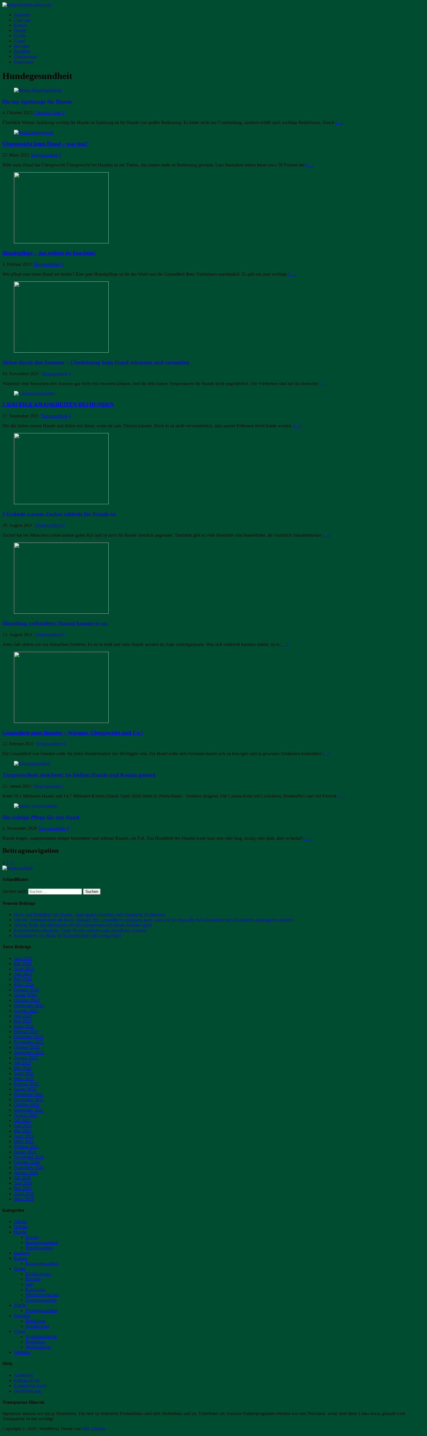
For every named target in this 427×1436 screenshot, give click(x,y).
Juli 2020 (22, 1177)
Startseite (22, 14)
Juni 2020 (23, 1183)
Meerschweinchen (42, 1294)
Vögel (19, 40)
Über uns (22, 19)
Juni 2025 (23, 958)
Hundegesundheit (42, 1242)
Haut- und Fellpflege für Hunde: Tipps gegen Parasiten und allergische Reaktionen (89, 914)
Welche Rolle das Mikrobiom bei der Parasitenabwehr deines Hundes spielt (83, 924)
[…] (339, 122)
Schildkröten (37, 1326)
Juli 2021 (22, 1120)
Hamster (21, 46)
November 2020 (29, 1157)
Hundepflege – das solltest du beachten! (49, 253)
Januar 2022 (25, 1089)
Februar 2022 (26, 1083)
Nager (19, 1268)
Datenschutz (25, 56)
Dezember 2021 (28, 1094)
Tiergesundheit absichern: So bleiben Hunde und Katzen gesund (78, 775)
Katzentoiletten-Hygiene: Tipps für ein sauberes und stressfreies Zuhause (80, 930)
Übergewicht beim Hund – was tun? (45, 144)
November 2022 (29, 1042)
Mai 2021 (23, 1130)
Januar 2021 (25, 1151)
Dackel (32, 1237)
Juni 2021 (23, 1125)
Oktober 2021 (27, 1104)
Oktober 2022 (27, 1047)
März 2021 (24, 1141)
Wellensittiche (38, 1347)
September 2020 (29, 1167)
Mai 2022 (23, 1068)
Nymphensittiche (41, 1336)
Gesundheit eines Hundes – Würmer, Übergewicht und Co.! (72, 733)
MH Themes (93, 1428)
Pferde (20, 35)
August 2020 (26, 1172)
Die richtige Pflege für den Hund (40, 817)
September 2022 (29, 1052)
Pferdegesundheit (41, 1310)
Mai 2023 (23, 1021)
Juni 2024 (23, 974)
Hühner (21, 1226)
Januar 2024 (25, 994)
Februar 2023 (26, 1031)
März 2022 (24, 1078)
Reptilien (22, 51)
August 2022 (26, 1057)
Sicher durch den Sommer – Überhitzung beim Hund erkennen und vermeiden (95, 362)
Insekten (21, 1252)
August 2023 (26, 1010)
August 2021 (26, 1115)
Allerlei (21, 1221)
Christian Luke (47, 112)
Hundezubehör (39, 1247)
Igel (29, 1284)
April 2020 (24, 1193)
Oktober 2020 (27, 1162)
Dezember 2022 (28, 1036)
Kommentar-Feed (30, 1385)
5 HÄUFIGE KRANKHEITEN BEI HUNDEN (58, 404)
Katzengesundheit (42, 1263)
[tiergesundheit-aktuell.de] (27, 4)
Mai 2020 (23, 1188)
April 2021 (24, 1136)
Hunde (20, 30)
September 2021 (29, 1109)
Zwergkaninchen (41, 1299)
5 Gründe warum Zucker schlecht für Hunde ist (59, 514)
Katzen (20, 25)
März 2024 (24, 984)
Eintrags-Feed (27, 1380)
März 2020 (24, 1198)
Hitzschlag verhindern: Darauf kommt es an (54, 623)
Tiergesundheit (44, 154)
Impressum (24, 61)
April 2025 (24, 968)
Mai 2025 (23, 963)
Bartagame (35, 1320)
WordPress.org (27, 1390)
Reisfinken (35, 1341)
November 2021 (29, 1099)
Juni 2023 (23, 1015)
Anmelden (23, 1375)
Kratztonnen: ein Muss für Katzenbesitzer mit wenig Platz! (67, 935)
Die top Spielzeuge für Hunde (37, 101)
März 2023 (24, 1026)
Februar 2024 (26, 989)
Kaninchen (36, 1289)
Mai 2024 (23, 979)
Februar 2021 (26, 1146)
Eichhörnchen (38, 1273)
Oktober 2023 (27, 1000)
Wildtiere (22, 1352)
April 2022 (24, 1073)
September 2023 (29, 1005)
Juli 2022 (22, 1062)
